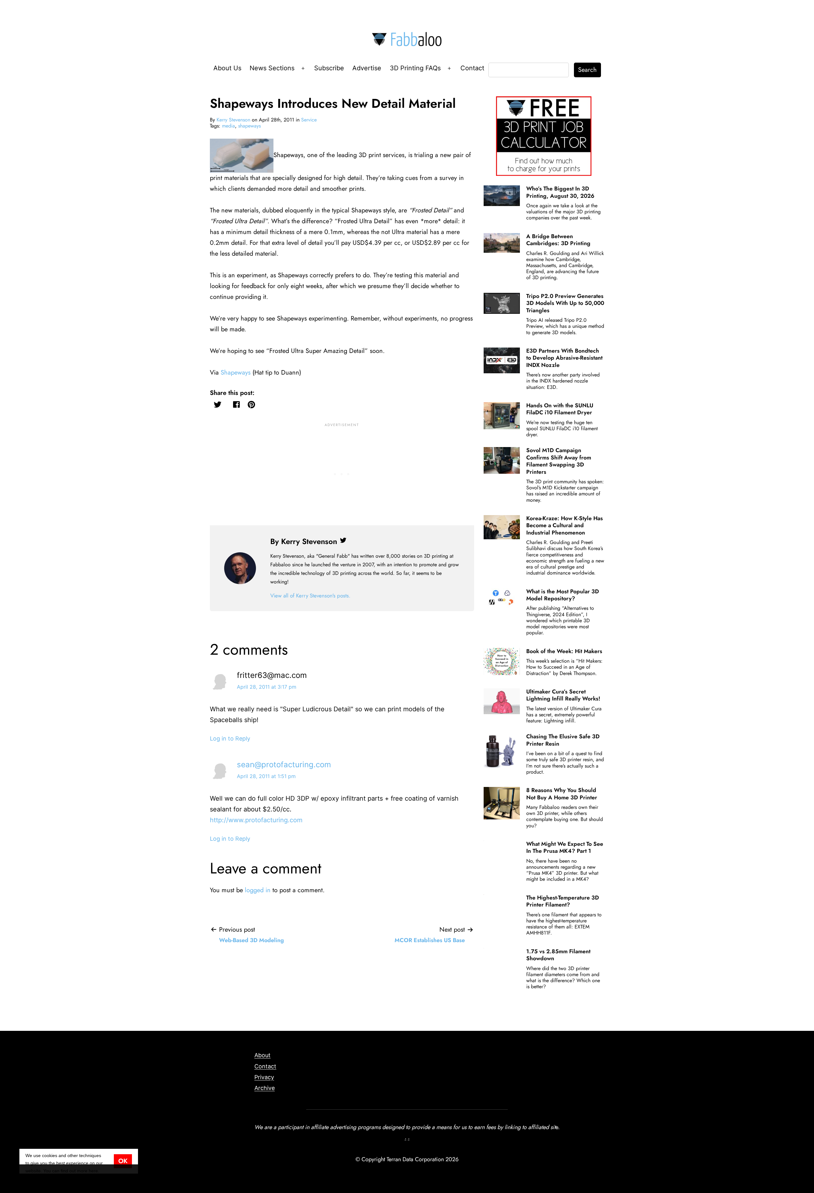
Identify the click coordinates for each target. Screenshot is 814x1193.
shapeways (249, 125)
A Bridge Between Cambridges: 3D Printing (558, 239)
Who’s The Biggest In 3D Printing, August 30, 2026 (560, 192)
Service (309, 119)
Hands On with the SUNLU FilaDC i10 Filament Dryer (559, 409)
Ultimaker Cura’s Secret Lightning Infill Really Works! (563, 695)
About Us (227, 68)
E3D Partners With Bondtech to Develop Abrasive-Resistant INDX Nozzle (564, 358)
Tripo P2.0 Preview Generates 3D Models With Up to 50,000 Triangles (565, 303)
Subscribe (329, 68)
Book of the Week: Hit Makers (564, 651)
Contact (472, 68)
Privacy (264, 1077)
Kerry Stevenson (233, 119)
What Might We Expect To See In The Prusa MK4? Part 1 (564, 847)
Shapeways (236, 372)
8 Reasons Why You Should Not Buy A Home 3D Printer (561, 793)
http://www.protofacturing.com (256, 820)
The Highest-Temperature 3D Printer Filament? (562, 901)
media (228, 125)
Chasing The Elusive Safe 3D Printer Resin (563, 740)
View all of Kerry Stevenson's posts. (310, 595)
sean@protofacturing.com (284, 764)
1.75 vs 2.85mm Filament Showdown (558, 954)
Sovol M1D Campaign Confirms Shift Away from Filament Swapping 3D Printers (558, 461)
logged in (258, 890)
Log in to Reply (230, 738)
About (262, 1055)
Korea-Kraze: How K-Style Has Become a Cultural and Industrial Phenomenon (564, 525)
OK (123, 1161)
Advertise (366, 68)
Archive (264, 1088)
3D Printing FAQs (415, 68)
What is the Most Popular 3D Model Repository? (562, 595)
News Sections (272, 68)
